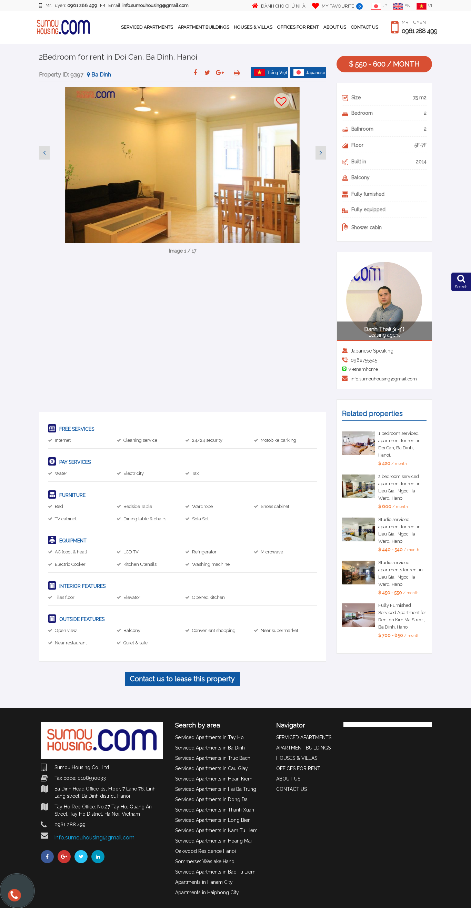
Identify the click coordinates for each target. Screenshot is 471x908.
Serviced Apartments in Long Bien (213, 820)
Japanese (315, 72)
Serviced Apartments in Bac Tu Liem (215, 872)
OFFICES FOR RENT (298, 27)
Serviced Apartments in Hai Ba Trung (215, 789)
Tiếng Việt (277, 72)
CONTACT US (364, 27)
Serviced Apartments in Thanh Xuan (214, 810)
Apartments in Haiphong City (207, 892)
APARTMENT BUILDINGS (203, 27)
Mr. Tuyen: (71, 5)
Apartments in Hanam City (204, 882)
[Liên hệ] (14, 898)
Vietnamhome (363, 369)
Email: (148, 5)
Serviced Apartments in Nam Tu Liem (216, 830)
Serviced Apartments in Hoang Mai (213, 841)
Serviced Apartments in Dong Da (211, 799)
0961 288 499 (419, 31)
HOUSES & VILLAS (253, 27)
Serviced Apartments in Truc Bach (212, 758)
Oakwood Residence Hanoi (205, 851)
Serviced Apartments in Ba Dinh (210, 748)
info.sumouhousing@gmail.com (384, 378)
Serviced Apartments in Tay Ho (209, 737)
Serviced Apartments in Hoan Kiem (213, 779)
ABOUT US (334, 27)
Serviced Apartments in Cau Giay (211, 768)
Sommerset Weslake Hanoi (205, 861)
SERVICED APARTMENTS (147, 27)
